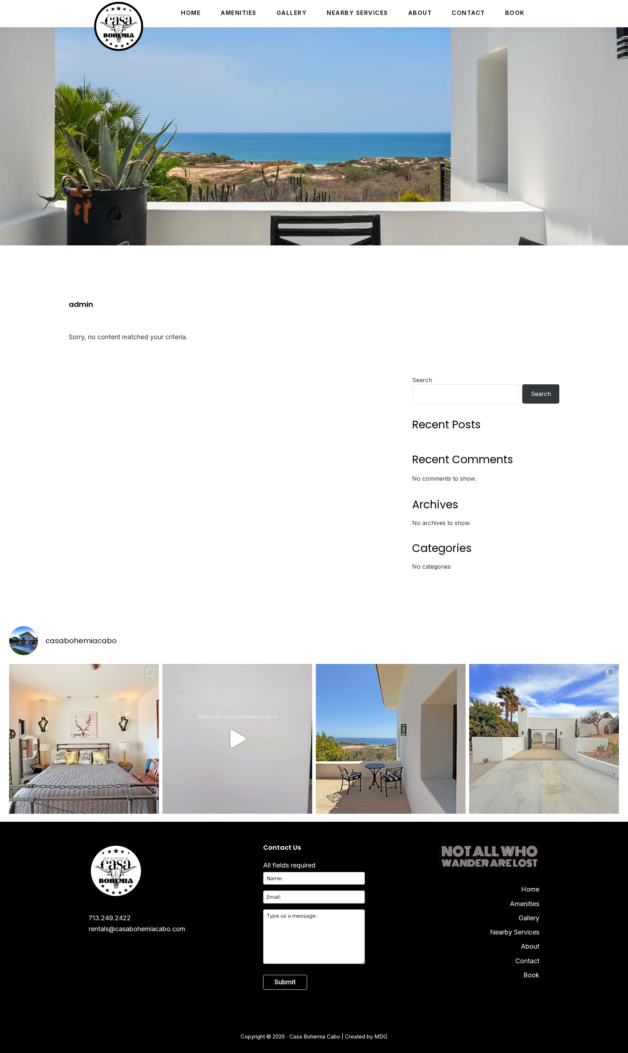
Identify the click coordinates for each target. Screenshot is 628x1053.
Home (530, 889)
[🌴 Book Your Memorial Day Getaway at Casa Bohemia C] (544, 739)
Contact (527, 961)
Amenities (524, 904)
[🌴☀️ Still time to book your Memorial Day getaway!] (391, 739)
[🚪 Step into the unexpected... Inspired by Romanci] (237, 739)
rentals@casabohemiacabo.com (137, 929)
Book (531, 975)
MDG (380, 1036)
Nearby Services (514, 932)
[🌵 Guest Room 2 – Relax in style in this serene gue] (84, 739)
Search (422, 380)
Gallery (529, 918)
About (530, 946)
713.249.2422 (110, 918)
